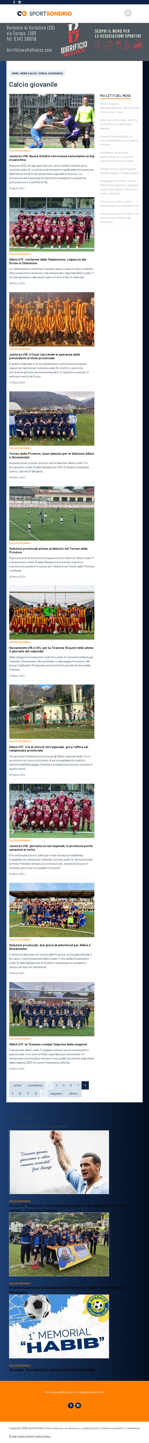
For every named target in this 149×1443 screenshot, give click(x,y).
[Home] (46, 13)
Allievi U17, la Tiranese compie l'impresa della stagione (48, 1044)
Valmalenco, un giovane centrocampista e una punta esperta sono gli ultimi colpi (117, 156)
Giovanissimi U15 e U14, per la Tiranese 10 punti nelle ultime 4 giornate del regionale (51, 649)
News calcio (29, 73)
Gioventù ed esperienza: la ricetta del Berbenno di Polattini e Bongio (119, 140)
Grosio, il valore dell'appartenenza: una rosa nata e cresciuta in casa (119, 108)
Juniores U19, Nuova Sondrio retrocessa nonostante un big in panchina (51, 158)
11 (28, 1093)
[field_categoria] (51, 73)
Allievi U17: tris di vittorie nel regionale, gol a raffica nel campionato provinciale (48, 748)
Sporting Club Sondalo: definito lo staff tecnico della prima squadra (119, 124)
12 (36, 1093)
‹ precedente (34, 1085)
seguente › (57, 1093)
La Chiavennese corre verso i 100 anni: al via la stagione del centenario (119, 218)
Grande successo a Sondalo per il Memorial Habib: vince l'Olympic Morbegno (67, 1290)
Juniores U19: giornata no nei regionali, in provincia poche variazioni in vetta (51, 847)
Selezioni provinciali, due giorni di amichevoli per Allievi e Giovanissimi (50, 947)
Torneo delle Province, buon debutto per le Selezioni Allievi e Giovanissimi (51, 455)
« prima (16, 1085)
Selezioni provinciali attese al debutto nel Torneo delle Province (48, 550)
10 (20, 1093)
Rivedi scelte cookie (21, 1436)
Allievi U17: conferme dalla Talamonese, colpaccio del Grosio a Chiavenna (47, 261)
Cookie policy (42, 1436)
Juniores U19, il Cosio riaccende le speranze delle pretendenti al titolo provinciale (44, 356)
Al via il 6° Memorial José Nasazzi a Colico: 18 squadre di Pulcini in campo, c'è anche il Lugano (68, 1208)
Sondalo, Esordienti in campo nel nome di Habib (51, 1369)
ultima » (74, 1093)
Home (15, 73)
